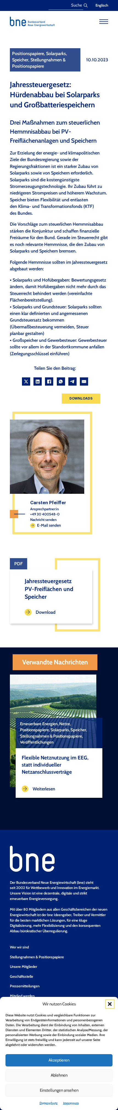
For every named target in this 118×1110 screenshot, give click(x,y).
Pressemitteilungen (25, 986)
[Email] (84, 381)
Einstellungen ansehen (59, 1090)
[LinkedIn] (37, 381)
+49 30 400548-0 (45, 514)
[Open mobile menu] (103, 21)
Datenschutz (49, 1103)
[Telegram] (72, 381)
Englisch (101, 5)
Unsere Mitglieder (23, 966)
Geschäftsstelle (21, 976)
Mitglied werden (22, 996)
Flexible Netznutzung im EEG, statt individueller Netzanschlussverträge (55, 765)
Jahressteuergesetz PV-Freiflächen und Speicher (49, 589)
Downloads (80, 398)
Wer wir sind (19, 947)
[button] (110, 1004)
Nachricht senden (43, 519)
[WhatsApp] (61, 381)
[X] (26, 381)
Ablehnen (59, 1075)
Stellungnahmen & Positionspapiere (37, 957)
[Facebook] (49, 381)
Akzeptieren (59, 1060)
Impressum (71, 1103)
